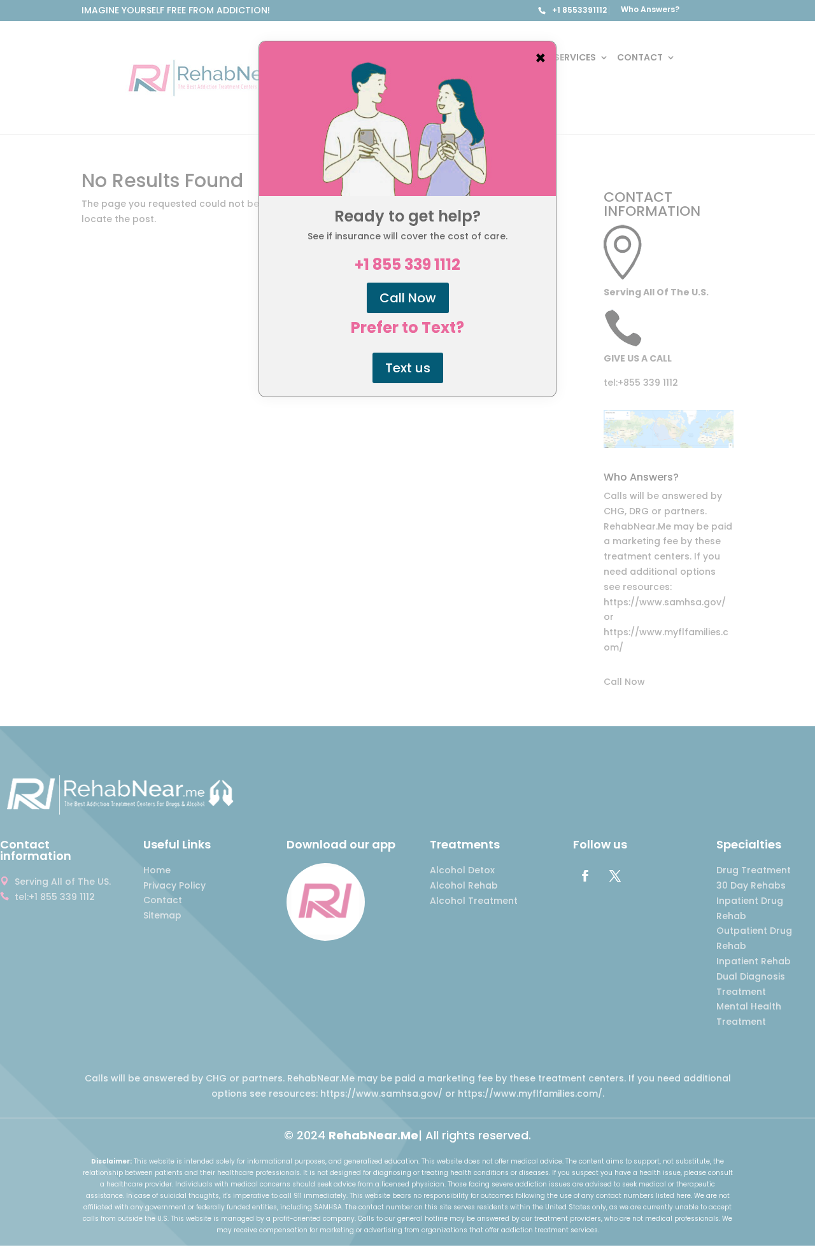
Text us (407, 368)
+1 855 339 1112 (407, 264)
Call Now (407, 298)
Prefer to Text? (407, 327)
